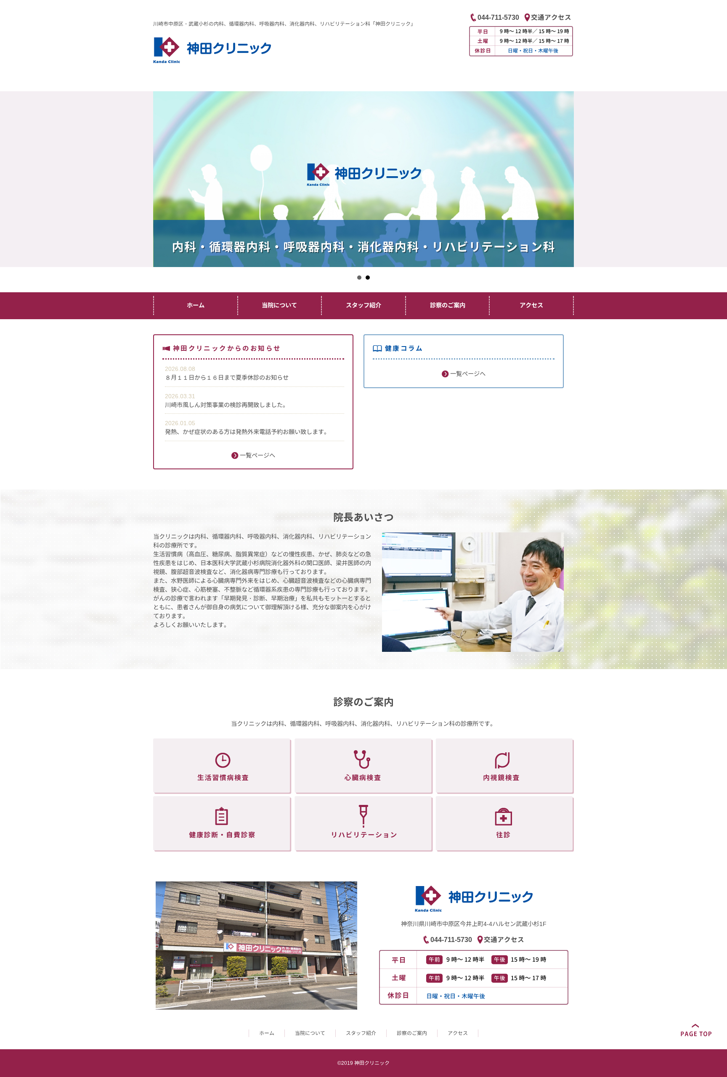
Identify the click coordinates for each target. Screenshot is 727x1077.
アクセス (531, 305)
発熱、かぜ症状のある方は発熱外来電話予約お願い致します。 (247, 432)
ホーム (195, 305)
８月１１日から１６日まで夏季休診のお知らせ (227, 377)
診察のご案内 (447, 305)
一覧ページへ (257, 455)
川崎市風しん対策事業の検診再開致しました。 (227, 405)
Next (716, 176)
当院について (279, 305)
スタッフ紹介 (363, 305)
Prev (11, 176)
